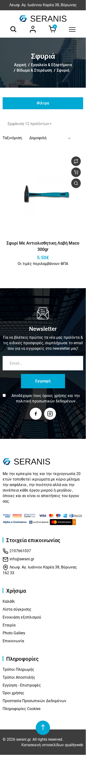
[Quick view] (76, 183)
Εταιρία (9, 625)
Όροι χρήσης (13, 693)
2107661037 (20, 551)
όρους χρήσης (54, 395)
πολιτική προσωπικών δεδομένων (46, 401)
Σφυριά (63, 70)
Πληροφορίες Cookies (21, 708)
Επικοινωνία (13, 641)
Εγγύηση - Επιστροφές (22, 685)
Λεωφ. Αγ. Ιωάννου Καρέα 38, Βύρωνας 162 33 (40, 570)
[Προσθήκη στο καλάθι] (76, 172)
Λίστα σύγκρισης (17, 609)
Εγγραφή (43, 381)
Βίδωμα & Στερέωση (34, 70)
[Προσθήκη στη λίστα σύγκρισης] (76, 161)
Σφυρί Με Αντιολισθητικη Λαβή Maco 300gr (42, 246)
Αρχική (20, 65)
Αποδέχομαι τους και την (45, 398)
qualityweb (74, 745)
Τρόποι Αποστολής (19, 677)
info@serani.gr (21, 559)
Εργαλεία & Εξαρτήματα (51, 65)
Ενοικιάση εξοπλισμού (22, 617)
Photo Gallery (14, 633)
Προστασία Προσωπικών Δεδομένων (34, 701)
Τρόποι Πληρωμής (18, 669)
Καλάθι (9, 601)
